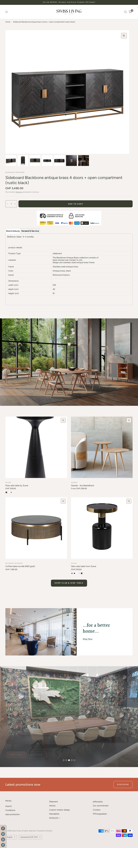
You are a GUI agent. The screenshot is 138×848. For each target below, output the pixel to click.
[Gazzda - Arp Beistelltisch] (102, 447)
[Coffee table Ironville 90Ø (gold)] (36, 528)
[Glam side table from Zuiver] (102, 528)
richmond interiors (14, 563)
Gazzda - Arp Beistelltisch (82, 485)
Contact (96, 810)
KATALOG (53, 818)
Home (7, 22)
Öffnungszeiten (100, 814)
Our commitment (100, 805)
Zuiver (8, 482)
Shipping (18, 192)
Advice (52, 805)
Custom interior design (59, 810)
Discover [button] (123, 784)
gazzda (74, 482)
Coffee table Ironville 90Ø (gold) (20, 566)
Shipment (53, 801)
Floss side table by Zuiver (16, 485)
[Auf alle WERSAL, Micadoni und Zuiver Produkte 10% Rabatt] (69, 2)
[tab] (13, 231)
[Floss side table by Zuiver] (36, 447)
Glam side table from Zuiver (83, 566)
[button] (16, 754)
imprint (8, 806)
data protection (12, 814)
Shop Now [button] (87, 639)
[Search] (125, 12)
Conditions (10, 810)
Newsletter (54, 814)
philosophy (98, 801)
